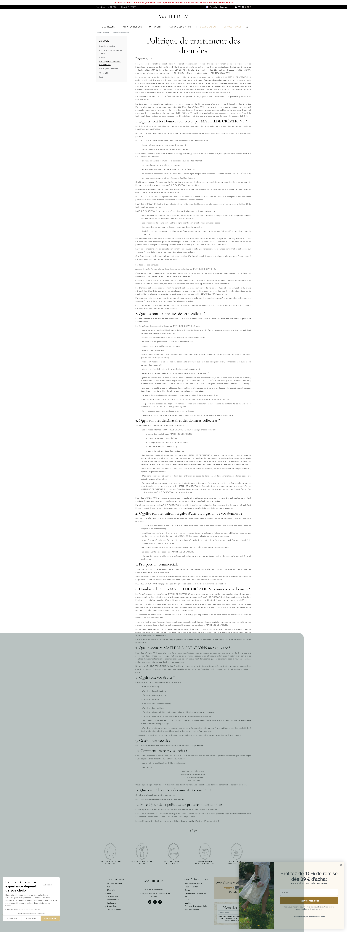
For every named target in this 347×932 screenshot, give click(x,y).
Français (213, 7)
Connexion (223, 7)
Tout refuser (12, 918)
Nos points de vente (193, 883)
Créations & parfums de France (110, 863)
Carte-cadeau (112, 896)
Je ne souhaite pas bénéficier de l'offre (309, 916)
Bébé (109, 893)
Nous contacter (191, 887)
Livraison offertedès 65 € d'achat (173, 863)
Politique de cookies (108, 68)
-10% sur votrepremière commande (205, 863)
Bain (108, 887)
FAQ (101, 77)
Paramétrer (31, 918)
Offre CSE (103, 73)
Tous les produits (114, 909)
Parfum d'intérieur (114, 883)
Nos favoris (111, 903)
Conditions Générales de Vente (110, 51)
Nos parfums (112, 906)
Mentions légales (107, 46)
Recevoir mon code (309, 900)
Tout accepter (50, 918)
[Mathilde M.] (173, 16)
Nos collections (113, 900)
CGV (187, 900)
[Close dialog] (340, 865)
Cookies (188, 903)
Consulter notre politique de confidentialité (22, 910)
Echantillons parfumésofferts (142, 863)
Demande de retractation (195, 893)
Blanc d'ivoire (128, 7)
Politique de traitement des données (110, 63)
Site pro (112, 7)
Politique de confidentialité (196, 906)
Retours (103, 57)
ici (183, 799)
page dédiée (197, 745)
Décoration (111, 890)
